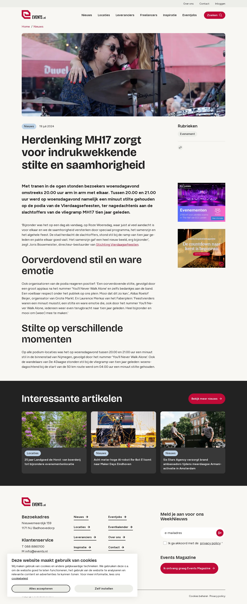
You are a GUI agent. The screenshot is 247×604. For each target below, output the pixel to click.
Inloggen (220, 3)
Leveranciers (125, 15)
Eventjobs (189, 15)
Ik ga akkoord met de (194, 543)
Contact (204, 3)
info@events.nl (36, 551)
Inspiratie (170, 15)
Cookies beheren (198, 596)
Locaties (104, 15)
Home (26, 26)
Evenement (187, 134)
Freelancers (148, 15)
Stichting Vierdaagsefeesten (117, 245)
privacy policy (210, 543)
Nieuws (87, 15)
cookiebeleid (20, 578)
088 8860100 (34, 546)
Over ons (188, 3)
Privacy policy (217, 596)
